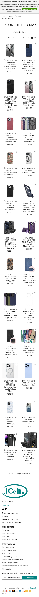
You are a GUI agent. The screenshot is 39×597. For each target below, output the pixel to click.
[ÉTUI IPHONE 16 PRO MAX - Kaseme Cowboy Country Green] (10, 158)
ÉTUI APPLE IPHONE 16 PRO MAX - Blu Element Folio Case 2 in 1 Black (10, 350)
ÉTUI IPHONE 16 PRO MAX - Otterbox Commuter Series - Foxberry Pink (10, 138)
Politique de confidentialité (12, 559)
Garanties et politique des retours (15, 566)
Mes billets (6, 536)
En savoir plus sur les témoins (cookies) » (19, 11)
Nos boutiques (8, 547)
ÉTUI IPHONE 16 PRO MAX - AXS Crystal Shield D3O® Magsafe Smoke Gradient (10, 64)
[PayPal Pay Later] (30, 591)
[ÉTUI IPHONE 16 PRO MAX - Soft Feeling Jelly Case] (28, 371)
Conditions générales (10, 556)
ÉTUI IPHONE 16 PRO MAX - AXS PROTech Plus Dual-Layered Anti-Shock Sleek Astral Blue (28, 65)
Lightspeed (32, 588)
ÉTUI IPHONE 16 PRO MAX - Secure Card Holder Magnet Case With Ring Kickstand (28, 455)
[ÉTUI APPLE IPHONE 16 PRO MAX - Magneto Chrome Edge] (28, 336)
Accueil (4, 16)
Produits (10, 16)
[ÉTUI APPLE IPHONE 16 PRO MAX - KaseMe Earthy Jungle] (10, 264)
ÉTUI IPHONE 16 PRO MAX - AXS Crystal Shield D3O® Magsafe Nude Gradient (28, 101)
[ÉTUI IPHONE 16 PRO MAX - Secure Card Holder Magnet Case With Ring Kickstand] (28, 440)
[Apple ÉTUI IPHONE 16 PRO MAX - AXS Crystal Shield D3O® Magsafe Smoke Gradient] (10, 50)
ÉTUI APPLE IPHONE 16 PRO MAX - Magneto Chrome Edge (29, 349)
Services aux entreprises (11, 522)
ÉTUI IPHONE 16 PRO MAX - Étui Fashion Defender (10, 453)
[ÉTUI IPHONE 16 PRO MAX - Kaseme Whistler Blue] (28, 407)
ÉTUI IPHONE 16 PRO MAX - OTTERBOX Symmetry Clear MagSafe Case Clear (10, 386)
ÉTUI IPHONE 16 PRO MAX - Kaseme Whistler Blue (28, 421)
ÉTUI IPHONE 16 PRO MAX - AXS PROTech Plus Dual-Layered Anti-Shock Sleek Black (10, 102)
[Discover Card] (23, 591)
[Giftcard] (6, 591)
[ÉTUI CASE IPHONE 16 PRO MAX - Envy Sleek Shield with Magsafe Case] (28, 228)
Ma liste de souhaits (10, 539)
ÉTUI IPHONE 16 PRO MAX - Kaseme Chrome (28, 170)
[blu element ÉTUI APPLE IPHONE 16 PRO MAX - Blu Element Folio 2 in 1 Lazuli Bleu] (28, 264)
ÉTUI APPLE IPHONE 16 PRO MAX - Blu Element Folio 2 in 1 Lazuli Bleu (29, 279)
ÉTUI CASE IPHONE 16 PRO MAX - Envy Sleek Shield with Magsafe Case (28, 242)
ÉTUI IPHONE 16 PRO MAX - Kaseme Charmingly (10, 421)
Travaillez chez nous (10, 519)
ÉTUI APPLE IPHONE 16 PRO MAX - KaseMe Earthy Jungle (10, 278)
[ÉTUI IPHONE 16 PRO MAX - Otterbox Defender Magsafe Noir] (10, 191)
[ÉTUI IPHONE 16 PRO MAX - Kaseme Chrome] (28, 158)
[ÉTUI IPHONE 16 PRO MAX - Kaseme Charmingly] (10, 407)
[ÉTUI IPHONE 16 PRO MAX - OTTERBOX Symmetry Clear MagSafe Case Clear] (10, 371)
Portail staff (6, 553)
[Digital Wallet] (4, 594)
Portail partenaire (9, 550)
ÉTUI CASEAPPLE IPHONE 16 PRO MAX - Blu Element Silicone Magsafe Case (10, 313)
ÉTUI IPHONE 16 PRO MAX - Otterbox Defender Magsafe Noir (10, 205)
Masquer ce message (29, 9)
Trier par (16, 38)
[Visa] (16, 591)
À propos (5, 516)
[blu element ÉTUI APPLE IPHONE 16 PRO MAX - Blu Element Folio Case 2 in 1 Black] (10, 336)
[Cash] (3, 591)
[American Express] (20, 591)
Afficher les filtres (19, 32)
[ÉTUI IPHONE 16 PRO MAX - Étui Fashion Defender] (10, 440)
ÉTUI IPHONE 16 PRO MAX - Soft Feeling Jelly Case (28, 383)
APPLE (21, 16)
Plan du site (6, 569)
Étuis (16, 16)
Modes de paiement (9, 563)
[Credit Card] (10, 591)
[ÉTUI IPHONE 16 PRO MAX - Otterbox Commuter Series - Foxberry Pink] (10, 123)
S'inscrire (5, 530)
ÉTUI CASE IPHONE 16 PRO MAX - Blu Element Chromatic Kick (29, 138)
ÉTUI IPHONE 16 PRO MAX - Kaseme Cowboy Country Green (10, 171)
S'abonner (29, 577)
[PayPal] (26, 591)
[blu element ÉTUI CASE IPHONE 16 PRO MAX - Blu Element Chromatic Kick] (28, 123)
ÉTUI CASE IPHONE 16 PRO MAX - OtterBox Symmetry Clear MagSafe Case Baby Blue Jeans (28, 206)
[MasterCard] (13, 591)
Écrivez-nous (6, 505)
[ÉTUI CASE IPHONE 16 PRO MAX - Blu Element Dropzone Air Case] (28, 299)
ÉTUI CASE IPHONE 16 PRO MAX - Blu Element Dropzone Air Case (29, 314)
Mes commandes (8, 533)
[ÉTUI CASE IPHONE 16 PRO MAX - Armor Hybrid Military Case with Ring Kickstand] (10, 228)
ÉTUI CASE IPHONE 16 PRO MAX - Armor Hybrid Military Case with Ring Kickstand (10, 243)
